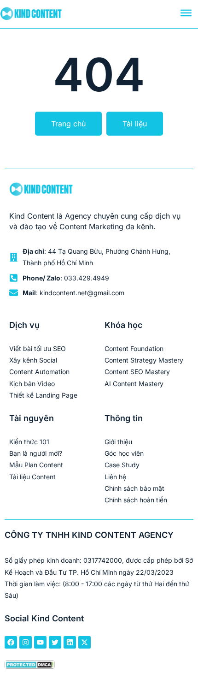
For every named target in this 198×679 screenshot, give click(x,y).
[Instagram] (25, 642)
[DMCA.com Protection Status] (30, 666)
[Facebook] (11, 642)
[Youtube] (40, 642)
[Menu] (186, 13)
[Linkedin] (70, 642)
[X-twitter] (84, 642)
